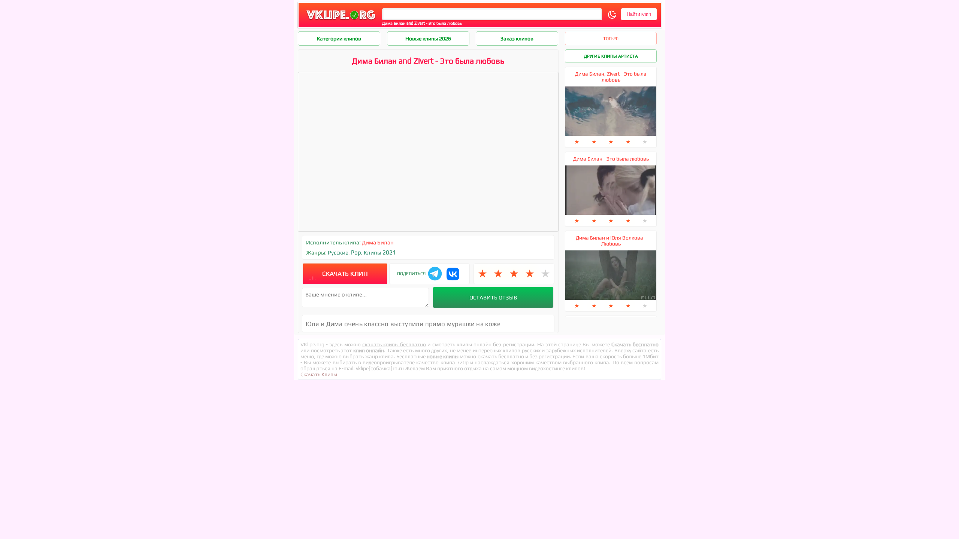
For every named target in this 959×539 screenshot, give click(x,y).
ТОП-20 (610, 38)
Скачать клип (344, 273)
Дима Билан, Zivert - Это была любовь (611, 77)
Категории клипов (339, 39)
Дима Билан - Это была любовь (611, 159)
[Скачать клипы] (340, 20)
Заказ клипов (516, 39)
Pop (356, 252)
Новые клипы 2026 (428, 39)
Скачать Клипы (318, 374)
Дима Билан (378, 242)
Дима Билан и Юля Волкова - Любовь (611, 241)
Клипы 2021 (380, 252)
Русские (338, 252)
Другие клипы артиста (611, 56)
